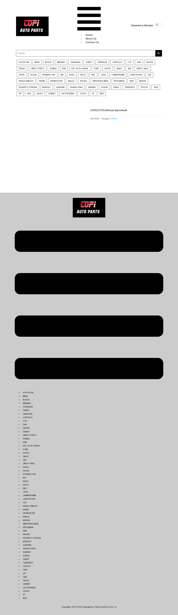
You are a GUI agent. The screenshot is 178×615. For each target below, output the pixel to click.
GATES (107, 68)
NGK (132, 81)
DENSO (22, 68)
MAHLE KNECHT (26, 81)
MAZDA (83, 81)
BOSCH (48, 62)
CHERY (89, 62)
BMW (37, 62)
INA (62, 74)
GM (129, 68)
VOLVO (83, 93)
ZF (93, 93)
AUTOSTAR (24, 62)
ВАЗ (102, 93)
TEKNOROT (129, 87)
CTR (129, 62)
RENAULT (46, 87)
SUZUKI (104, 87)
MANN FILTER (56, 81)
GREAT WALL (142, 68)
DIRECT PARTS (37, 68)
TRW (156, 87)
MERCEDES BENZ (100, 81)
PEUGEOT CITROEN (28, 87)
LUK (149, 74)
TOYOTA (144, 87)
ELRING (53, 68)
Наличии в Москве (142, 25)
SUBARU (92, 87)
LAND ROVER (136, 74)
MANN (42, 81)
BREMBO (61, 62)
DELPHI (149, 62)
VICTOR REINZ (67, 93)
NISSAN (142, 81)
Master (71, 81)
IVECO (83, 74)
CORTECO (117, 62)
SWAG (116, 87)
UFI (20, 93)
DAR (139, 62)
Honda (33, 74)
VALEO (39, 93)
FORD (96, 68)
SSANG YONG (76, 87)
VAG (29, 93)
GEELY (119, 68)
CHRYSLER (102, 62)
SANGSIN (60, 87)
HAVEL (22, 74)
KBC (93, 74)
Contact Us (92, 42)
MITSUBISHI (119, 81)
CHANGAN (75, 62)
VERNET (52, 93)
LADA (103, 74)
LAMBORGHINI (117, 74)
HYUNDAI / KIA (48, 74)
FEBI (64, 68)
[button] (89, 19)
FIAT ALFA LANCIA (79, 68)
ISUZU (72, 74)
